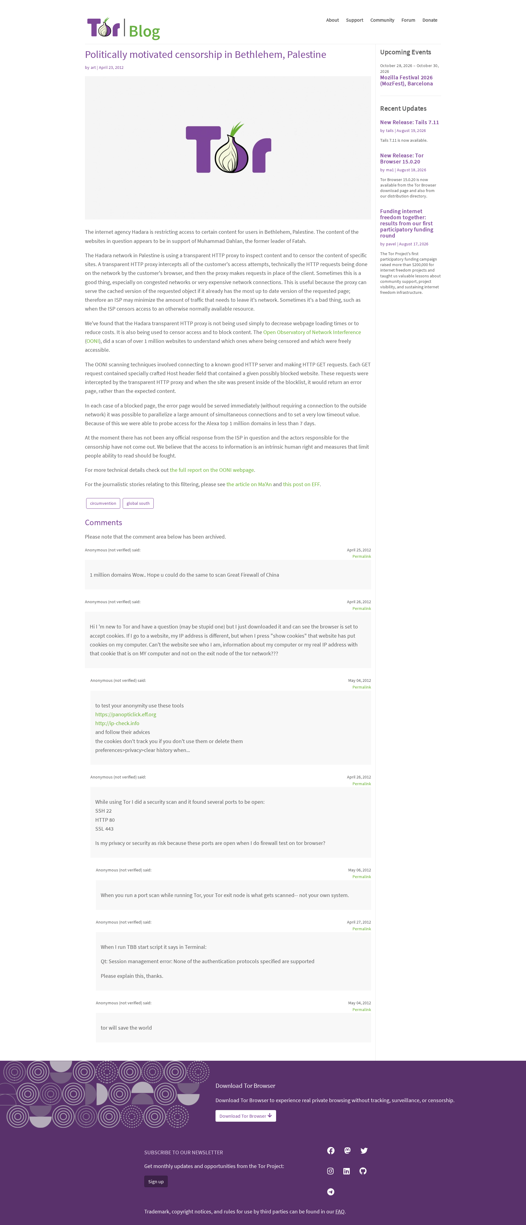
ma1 (390, 170)
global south (138, 503)
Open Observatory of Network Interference (312, 332)
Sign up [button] (156, 1181)
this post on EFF (301, 484)
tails (390, 130)
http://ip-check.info (117, 723)
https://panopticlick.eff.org (125, 714)
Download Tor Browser (243, 1116)
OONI (92, 340)
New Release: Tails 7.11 (409, 122)
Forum (408, 20)
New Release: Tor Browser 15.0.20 (402, 158)
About (332, 20)
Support (354, 20)
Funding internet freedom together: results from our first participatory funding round (406, 223)
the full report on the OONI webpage (212, 469)
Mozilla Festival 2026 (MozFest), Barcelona (406, 80)
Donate (430, 20)
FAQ (340, 1211)
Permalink (361, 556)
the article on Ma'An (249, 484)
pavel (391, 244)
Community (382, 20)
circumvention (103, 503)
